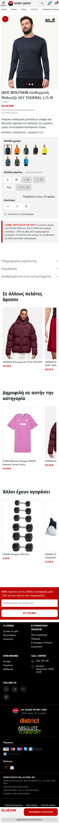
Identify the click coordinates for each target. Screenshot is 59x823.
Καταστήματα (9, 635)
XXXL (22, 187)
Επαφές (7, 661)
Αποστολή (8, 639)
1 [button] (27, 84)
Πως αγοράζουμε (39, 635)
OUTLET (34, 9)
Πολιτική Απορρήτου (14, 805)
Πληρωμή (35, 639)
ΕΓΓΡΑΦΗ (29, 613)
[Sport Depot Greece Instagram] (6, 689)
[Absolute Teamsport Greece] (29, 730)
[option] (29, 51)
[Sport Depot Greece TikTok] (6, 697)
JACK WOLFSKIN (14, 92)
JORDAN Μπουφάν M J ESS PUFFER (22, 362)
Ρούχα (23, 9)
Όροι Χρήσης (32, 805)
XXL (9, 187)
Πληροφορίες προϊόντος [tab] (19, 261)
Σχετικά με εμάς (10, 631)
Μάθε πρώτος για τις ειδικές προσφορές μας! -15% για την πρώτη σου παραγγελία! (27, 593)
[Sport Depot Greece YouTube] (23, 689)
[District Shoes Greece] (29, 720)
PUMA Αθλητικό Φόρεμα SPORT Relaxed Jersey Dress (19, 463)
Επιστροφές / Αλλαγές (41, 642)
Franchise (8, 665)
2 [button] (29, 84)
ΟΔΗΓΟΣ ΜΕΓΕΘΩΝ (33, 172)
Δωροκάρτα (36, 646)
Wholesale (8, 669)
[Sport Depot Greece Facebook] (15, 689)
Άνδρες (14, 9)
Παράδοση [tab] (9, 269)
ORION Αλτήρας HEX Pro (16, 554)
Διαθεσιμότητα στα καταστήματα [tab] (26, 276)
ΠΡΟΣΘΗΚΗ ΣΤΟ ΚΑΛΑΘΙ (41, 812)
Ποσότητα (9, 200)
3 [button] (32, 84)
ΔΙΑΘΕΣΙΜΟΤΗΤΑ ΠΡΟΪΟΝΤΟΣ (29, 820)
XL (38, 179)
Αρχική (4, 9)
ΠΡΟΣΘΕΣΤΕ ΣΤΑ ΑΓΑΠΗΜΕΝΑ (21, 214)
